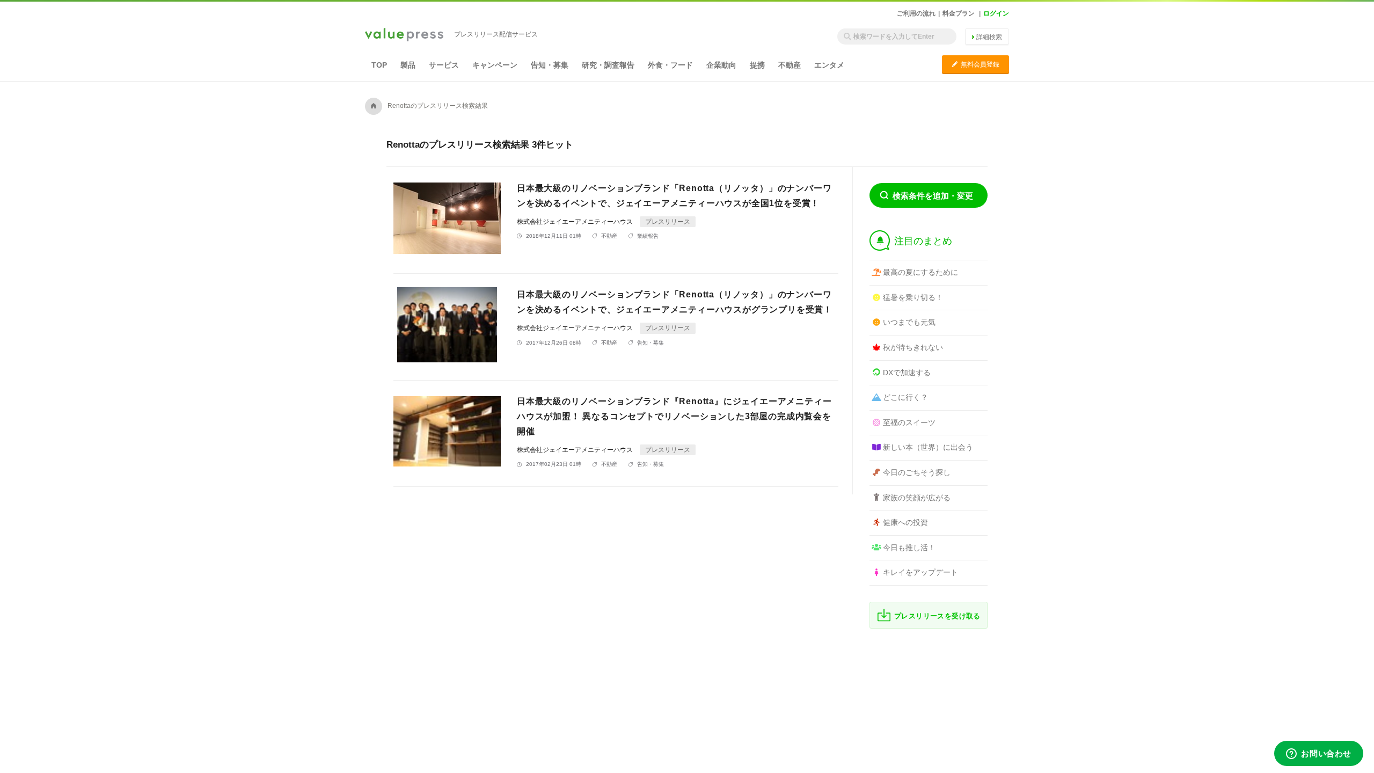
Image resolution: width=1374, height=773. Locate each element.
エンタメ (829, 65)
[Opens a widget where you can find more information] (1318, 754)
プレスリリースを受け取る (937, 616)
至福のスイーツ (909, 422)
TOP (379, 65)
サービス (444, 65)
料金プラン (958, 13)
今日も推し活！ (909, 547)
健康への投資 (905, 522)
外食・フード (670, 65)
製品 (407, 65)
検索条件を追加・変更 (933, 195)
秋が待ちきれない (913, 347)
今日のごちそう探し (917, 472)
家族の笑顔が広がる (917, 497)
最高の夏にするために (920, 272)
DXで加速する (907, 372)
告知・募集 (549, 65)
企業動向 (721, 65)
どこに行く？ (905, 397)
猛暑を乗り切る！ (913, 297)
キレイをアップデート (920, 572)
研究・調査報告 (608, 65)
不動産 (789, 65)
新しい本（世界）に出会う (928, 447)
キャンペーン (494, 65)
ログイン (996, 13)
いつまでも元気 (909, 322)
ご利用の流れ (916, 13)
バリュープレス (404, 35)
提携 (757, 65)
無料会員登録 (975, 64)
